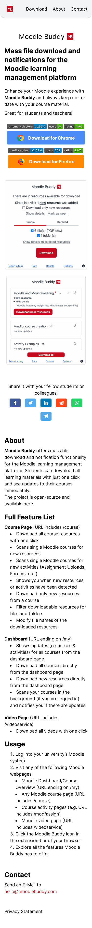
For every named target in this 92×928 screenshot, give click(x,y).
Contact (79, 9)
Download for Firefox (51, 161)
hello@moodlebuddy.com (30, 891)
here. (29, 503)
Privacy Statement (23, 911)
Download (36, 9)
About (59, 9)
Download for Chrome (51, 138)
